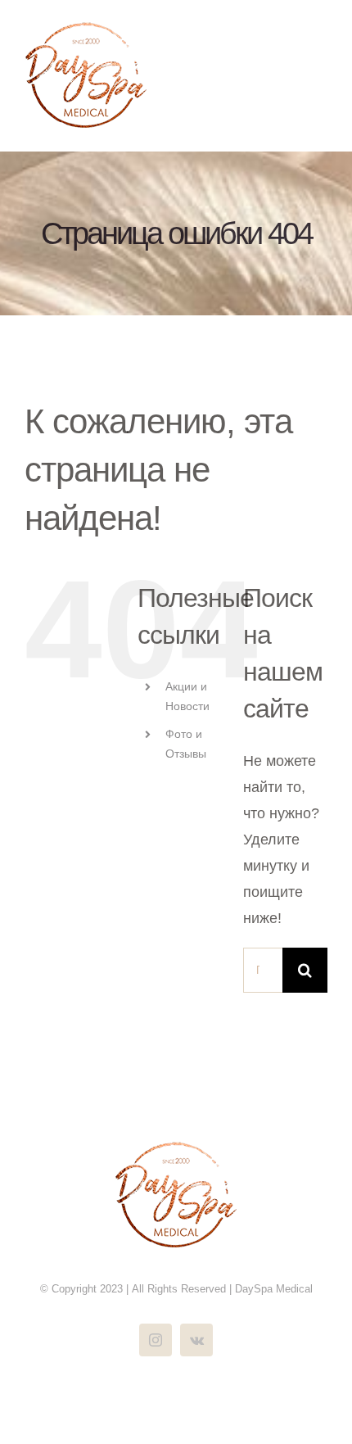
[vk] (196, 1340)
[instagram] (155, 1340)
